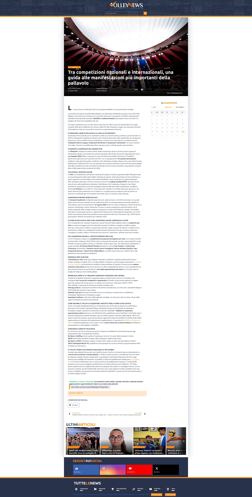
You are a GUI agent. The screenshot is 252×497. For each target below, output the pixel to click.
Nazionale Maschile (73, 447)
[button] (142, 89)
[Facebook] (76, 468)
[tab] (82, 489)
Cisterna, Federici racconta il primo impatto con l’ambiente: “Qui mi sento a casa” (149, 453)
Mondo (74, 67)
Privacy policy (156, 495)
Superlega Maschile (139, 447)
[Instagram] (103, 468)
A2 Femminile (104, 447)
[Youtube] (130, 468)
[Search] (145, 13)
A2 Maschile (170, 447)
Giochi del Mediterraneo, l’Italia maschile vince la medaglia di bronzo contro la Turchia (83, 453)
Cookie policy (170, 495)
